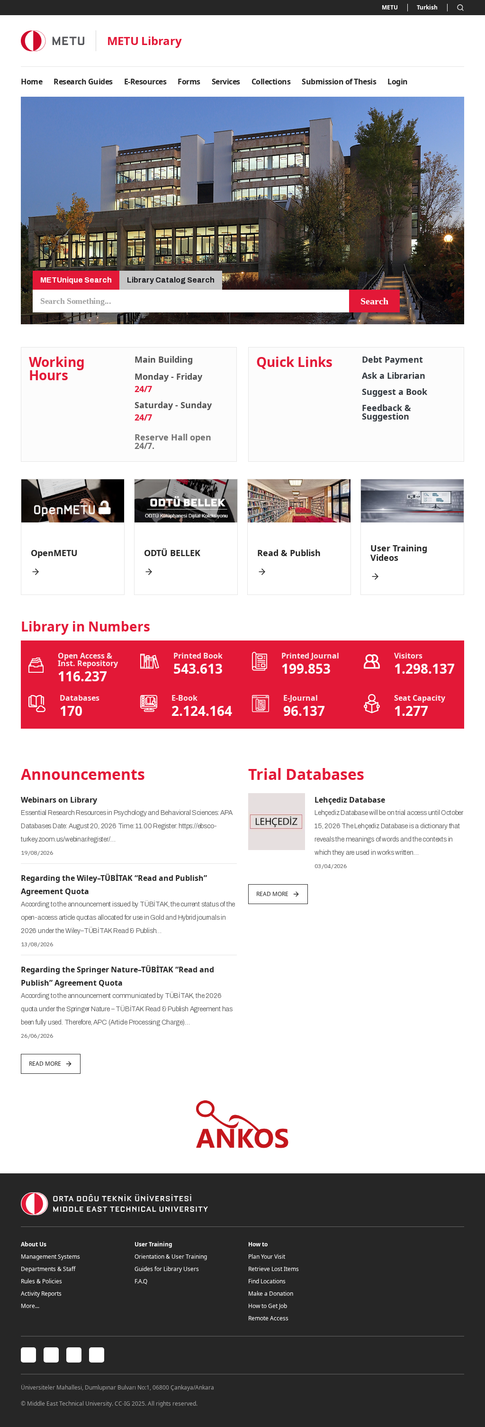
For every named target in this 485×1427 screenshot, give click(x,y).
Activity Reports (41, 1294)
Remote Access (268, 1318)
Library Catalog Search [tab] (171, 280)
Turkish (427, 7)
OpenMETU (54, 552)
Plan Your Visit (266, 1257)
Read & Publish (289, 552)
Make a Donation (270, 1294)
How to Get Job (267, 1306)
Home (31, 81)
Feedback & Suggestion (386, 412)
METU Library (144, 40)
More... (30, 1306)
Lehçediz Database (349, 800)
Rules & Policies (41, 1281)
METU (390, 7)
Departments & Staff (48, 1269)
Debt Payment (392, 359)
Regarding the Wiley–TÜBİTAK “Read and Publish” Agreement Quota (114, 884)
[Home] (52, 40)
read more (45, 1064)
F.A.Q (141, 1281)
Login (397, 81)
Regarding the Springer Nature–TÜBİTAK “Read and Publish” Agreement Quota (117, 976)
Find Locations (267, 1281)
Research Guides (83, 81)
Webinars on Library (59, 800)
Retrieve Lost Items (273, 1269)
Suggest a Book (394, 391)
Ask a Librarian (393, 375)
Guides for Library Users (167, 1269)
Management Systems (50, 1257)
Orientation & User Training (171, 1257)
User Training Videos (398, 552)
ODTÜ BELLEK (172, 552)
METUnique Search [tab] (76, 280)
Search (374, 301)
